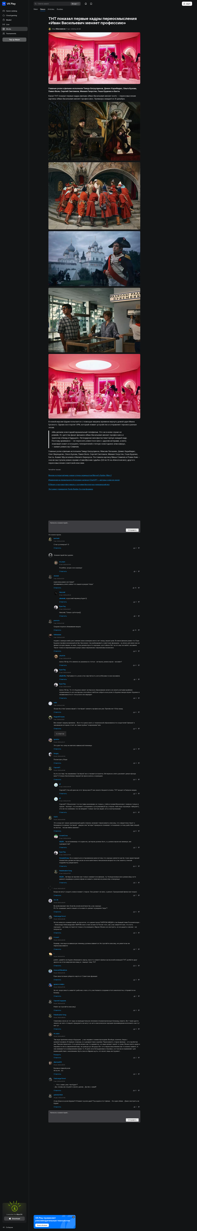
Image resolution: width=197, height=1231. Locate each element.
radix (55, 703)
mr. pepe (62, 562)
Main (36, 9)
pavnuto (57, 620)
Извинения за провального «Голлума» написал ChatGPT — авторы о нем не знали (84, 480)
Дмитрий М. (58, 1062)
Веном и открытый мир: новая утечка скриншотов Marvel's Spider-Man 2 (80, 475)
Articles (51, 9)
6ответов (60, 734)
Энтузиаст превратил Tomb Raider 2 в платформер (70, 489)
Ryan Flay (62, 606)
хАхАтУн (62, 656)
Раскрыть (57, 1055)
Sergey (56, 753)
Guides (60, 9)
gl (60, 784)
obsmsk (56, 576)
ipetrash (56, 538)
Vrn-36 (56, 900)
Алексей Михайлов (60, 970)
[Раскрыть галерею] (94, 131)
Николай (62, 592)
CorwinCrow (63, 836)
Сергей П (57, 767)
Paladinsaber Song (65, 871)
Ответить (57, 548)
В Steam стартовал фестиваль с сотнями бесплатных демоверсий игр (78, 484)
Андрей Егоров (59, 717)
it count (56, 937)
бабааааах (57, 635)
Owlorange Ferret (60, 916)
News (42, 9)
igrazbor (56, 739)
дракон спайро (59, 984)
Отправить (132, 530)
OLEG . (56, 817)
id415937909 (58, 1095)
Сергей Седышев (60, 1001)
